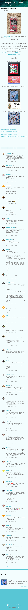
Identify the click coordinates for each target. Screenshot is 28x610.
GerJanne (8, 470)
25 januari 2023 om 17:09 (11, 370)
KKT (15, 148)
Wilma (7, 197)
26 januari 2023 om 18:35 (11, 521)
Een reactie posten (6, 566)
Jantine (7, 336)
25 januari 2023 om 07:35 (11, 161)
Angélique (8, 385)
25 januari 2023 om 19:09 (11, 381)
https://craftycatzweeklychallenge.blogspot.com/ (8, 129)
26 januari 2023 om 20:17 (11, 531)
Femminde (8, 185)
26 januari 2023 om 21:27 (11, 540)
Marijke (7, 325)
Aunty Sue (8, 535)
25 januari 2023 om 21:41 (11, 444)
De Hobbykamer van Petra (11, 207)
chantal (7, 273)
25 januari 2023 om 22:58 (11, 457)
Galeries (18, 607)
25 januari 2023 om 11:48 (11, 235)
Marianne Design (21, 148)
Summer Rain (4, 575)
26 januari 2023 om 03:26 (11, 486)
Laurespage (8, 515)
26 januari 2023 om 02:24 (11, 477)
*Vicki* (7, 447)
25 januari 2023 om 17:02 (11, 357)
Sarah (7, 554)
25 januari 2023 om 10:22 (11, 214)
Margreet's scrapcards (13, 2)
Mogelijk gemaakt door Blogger (15, 604)
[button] (26, 9)
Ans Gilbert (8, 360)
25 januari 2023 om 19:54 (11, 406)
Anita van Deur (9, 165)
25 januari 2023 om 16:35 (11, 332)
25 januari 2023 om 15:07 (11, 322)
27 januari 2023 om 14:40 (11, 550)
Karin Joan (10, 148)
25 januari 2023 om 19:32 (11, 394)
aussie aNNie (9, 481)
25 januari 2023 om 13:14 (11, 279)
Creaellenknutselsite (10, 227)
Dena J (7, 349)
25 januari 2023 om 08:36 (11, 182)
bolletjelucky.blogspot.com (12, 398)
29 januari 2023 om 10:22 (11, 562)
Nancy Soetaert (9, 239)
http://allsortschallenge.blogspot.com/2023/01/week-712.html (10, 131)
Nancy (7, 249)
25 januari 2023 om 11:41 (11, 223)
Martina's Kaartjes (6, 36)
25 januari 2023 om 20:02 (11, 417)
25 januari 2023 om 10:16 (11, 193)
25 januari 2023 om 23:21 (11, 466)
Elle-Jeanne (8, 174)
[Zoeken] (26, 3)
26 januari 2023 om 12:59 (11, 511)
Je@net (8, 307)
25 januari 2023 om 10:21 (11, 203)
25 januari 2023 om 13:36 (11, 303)
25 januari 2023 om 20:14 (11, 430)
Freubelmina (8, 153)
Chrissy (7, 421)
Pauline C (8, 434)
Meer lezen (24, 586)
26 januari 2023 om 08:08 (11, 501)
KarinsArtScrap (9, 374)
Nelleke (7, 461)
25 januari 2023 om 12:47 (11, 245)
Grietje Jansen (9, 544)
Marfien (7, 218)
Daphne (7, 525)
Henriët (7, 410)
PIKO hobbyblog (9, 315)
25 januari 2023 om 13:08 (11, 270)
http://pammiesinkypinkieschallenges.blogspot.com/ (9, 134)
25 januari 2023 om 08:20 (11, 170)
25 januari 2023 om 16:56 (11, 345)
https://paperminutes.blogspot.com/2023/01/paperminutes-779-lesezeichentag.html (14, 136)
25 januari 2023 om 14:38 (11, 312)
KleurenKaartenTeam (7, 37)
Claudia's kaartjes (10, 282)
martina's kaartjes (10, 490)
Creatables (4, 148)
